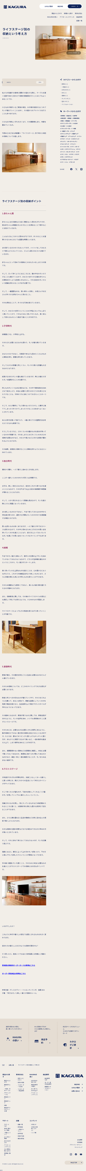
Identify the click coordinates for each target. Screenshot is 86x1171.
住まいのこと (65, 101)
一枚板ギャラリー (21, 1130)
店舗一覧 (20, 1124)
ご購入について (7, 1133)
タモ (62, 149)
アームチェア (72, 136)
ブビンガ (72, 162)
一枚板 (74, 128)
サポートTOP (6, 1125)
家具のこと (65, 84)
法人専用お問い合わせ (7, 1150)
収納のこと (65, 95)
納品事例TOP (47, 1079)
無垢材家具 (76, 118)
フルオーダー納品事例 (21, 1090)
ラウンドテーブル (65, 128)
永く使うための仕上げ (34, 1089)
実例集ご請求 (7, 1154)
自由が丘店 (21, 1136)
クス (62, 154)
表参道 (63, 116)
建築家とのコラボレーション (48, 1088)
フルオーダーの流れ (21, 1085)
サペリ (78, 149)
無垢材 (69, 118)
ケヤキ (72, 154)
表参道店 (20, 1127)
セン (67, 154)
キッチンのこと (66, 98)
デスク (63, 139)
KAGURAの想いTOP (34, 1081)
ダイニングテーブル (66, 123)
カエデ (76, 159)
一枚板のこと (65, 87)
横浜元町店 (21, 1138)
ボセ (62, 157)
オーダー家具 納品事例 (48, 1083)
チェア (73, 131)
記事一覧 (11, 1065)
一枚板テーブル (65, 131)
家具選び (68, 121)
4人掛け (76, 123)
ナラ (72, 146)
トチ (78, 152)
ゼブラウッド (69, 157)
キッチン (63, 141)
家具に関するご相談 (7, 1129)
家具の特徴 (21, 1082)
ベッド (68, 139)
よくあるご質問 (7, 1137)
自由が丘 (69, 116)
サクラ (77, 154)
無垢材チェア (7, 1085)
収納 (5, 1105)
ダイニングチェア (65, 133)
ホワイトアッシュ (70, 149)
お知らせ (33, 1124)
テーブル (74, 121)
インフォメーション (67, 104)
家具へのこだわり (21, 1079)
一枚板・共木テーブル (7, 1089)
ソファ (79, 136)
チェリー (73, 144)
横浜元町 (63, 118)
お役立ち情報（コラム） (34, 1128)
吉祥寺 (75, 116)
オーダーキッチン (72, 141)
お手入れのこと (66, 90)
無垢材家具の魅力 (34, 1085)
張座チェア (64, 136)
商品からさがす (7, 1081)
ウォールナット (65, 144)
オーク (77, 146)
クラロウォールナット (67, 159)
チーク (63, 152)
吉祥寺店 (20, 1133)
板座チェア (75, 133)
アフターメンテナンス (34, 1093)
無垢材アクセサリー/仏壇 (7, 1109)
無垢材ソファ (7, 1097)
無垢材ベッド (7, 1101)
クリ (62, 162)
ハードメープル (65, 146)
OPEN (40, 82)
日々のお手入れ (7, 1141)
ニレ (67, 162)
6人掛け (63, 126)
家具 (62, 121)
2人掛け (69, 126)
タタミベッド (75, 139)
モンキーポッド (71, 152)
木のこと (64, 93)
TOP (3, 1065)
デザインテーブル (7, 1093)
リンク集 (33, 1132)
